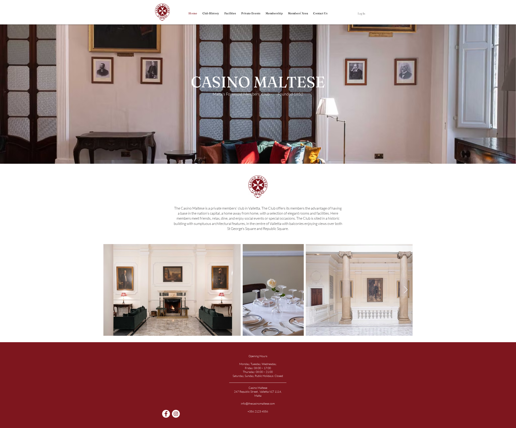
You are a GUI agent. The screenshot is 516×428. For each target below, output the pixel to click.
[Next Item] (405, 290)
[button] (297, 13)
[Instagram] (176, 414)
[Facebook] (166, 414)
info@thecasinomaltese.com (258, 403)
